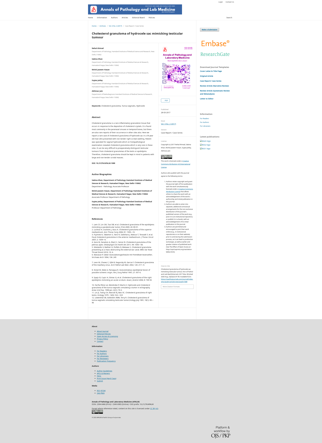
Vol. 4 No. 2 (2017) (115, 26)
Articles (125, 17)
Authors (114, 17)
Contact (100, 341)
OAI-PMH (101, 393)
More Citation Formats (171, 286)
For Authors (204, 122)
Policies (152, 17)
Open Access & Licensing (107, 336)
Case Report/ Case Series (210, 81)
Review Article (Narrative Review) (214, 86)
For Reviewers (103, 358)
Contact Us (230, 2)
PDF (166, 100)
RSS (98, 390)
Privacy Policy (102, 339)
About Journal (102, 331)
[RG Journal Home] (215, 56)
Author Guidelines (104, 371)
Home (90, 17)
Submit (100, 381)
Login (220, 2)
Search (229, 17)
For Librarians (205, 126)
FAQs (99, 376)
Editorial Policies (104, 334)
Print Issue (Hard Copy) (106, 378)
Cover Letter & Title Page (211, 71)
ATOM (103, 390)
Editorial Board (138, 17)
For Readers (204, 118)
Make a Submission (209, 30)
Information (102, 17)
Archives (102, 26)
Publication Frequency (106, 361)
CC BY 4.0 (154, 408)
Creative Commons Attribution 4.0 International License (175, 164)
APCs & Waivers (103, 373)
